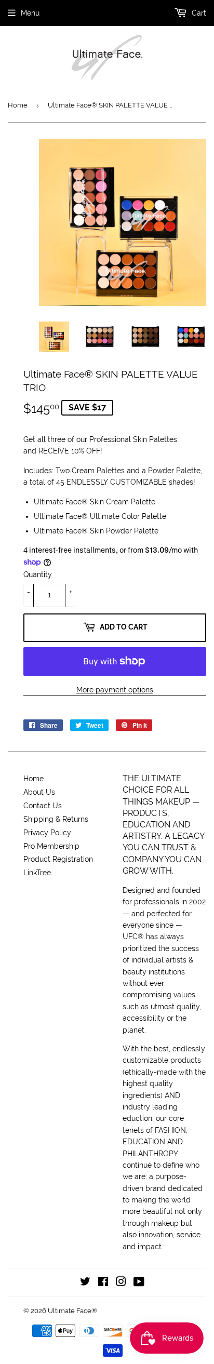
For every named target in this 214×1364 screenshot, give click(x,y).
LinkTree (37, 872)
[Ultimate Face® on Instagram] (121, 1283)
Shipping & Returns (55, 819)
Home (18, 105)
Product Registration (58, 859)
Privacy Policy (47, 832)
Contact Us (42, 805)
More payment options (114, 690)
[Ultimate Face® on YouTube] (138, 1283)
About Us (39, 792)
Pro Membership (51, 846)
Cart (198, 13)
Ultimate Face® (72, 1311)
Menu (30, 13)
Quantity (37, 574)
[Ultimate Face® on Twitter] (85, 1283)
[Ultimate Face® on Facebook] (103, 1283)
